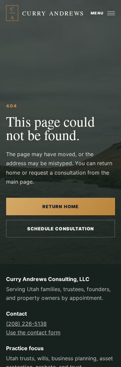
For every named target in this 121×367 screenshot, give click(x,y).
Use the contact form (33, 332)
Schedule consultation (60, 228)
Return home (60, 206)
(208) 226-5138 (26, 323)
